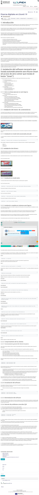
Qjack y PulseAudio (5, 453)
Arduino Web (4, 456)
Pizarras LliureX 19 (29, 18)
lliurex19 (8, 16)
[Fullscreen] (38, 0)
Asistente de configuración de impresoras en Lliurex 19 (11, 457)
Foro (3, 469)
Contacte (16, 491)
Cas (32, 6)
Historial (2, 459)
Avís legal (9, 491)
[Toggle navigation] (37, 9)
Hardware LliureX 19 (23, 18)
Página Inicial (4, 464)
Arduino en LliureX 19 (6, 455)
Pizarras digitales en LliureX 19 (14, 14)
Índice (3, 466)
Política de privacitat (30, 491)
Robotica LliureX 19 (5, 454)
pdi (3, 16)
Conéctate (35, 6)
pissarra (6, 16)
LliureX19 (18, 18)
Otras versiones (13, 18)
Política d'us (24, 491)
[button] (35, 12)
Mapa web (13, 491)
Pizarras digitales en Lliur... (6, 480)
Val (30, 6)
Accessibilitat (20, 491)
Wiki (9, 18)
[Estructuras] (37, 12)
